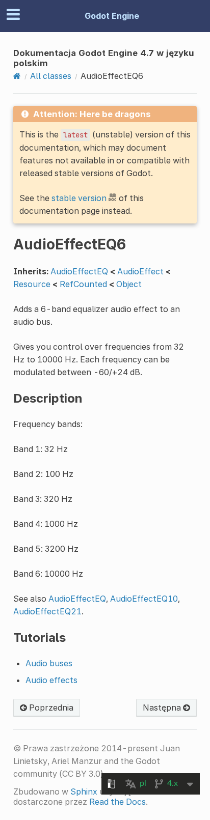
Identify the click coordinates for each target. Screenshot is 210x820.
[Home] (17, 76)
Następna (163, 707)
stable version (79, 198)
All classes (50, 76)
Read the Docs (117, 802)
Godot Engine (112, 16)
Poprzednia (50, 707)
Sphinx (83, 791)
